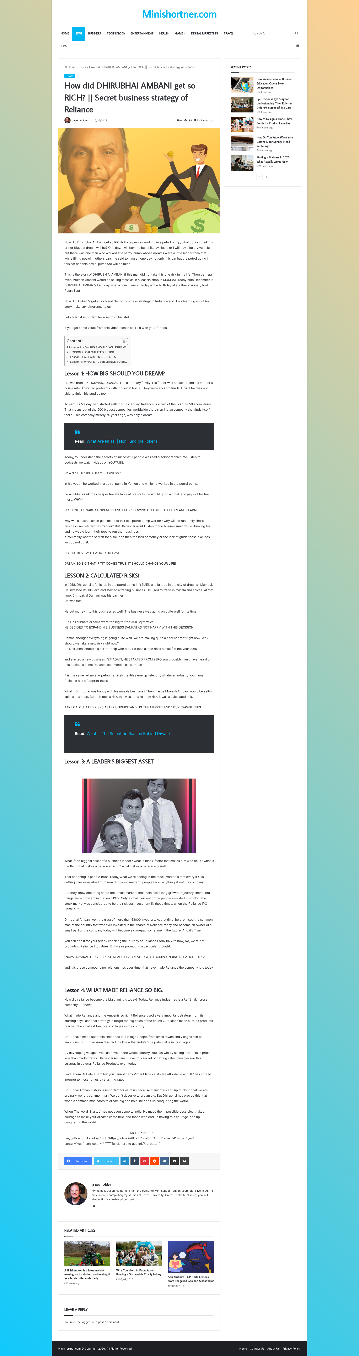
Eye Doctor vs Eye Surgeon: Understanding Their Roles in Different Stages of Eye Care (274, 103)
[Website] (94, 1206)
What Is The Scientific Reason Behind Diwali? (129, 733)
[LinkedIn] (124, 1161)
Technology (116, 33)
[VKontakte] (164, 1161)
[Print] (184, 1161)
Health (164, 33)
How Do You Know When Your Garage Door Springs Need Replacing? (275, 141)
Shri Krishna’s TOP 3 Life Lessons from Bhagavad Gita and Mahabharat (191, 1279)
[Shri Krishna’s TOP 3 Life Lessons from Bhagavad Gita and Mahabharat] (191, 1257)
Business (94, 33)
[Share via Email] (174, 1161)
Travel (228, 33)
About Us (273, 1348)
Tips (64, 46)
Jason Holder (80, 120)
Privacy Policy (291, 1348)
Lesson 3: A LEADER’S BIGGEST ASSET (96, 357)
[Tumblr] (134, 1161)
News (78, 33)
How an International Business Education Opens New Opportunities (275, 83)
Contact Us (257, 1348)
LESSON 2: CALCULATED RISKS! (92, 352)
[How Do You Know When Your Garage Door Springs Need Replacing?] (242, 143)
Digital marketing (204, 33)
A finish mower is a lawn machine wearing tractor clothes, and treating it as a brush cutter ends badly (87, 1274)
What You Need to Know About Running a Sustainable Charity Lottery (138, 1272)
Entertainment (142, 33)
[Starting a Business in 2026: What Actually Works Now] (242, 163)
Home (65, 33)
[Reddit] (154, 1161)
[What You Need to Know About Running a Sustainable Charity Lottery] (139, 1253)
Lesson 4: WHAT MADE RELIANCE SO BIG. (98, 361)
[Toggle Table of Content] (122, 341)
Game (179, 33)
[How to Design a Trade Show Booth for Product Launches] (242, 124)
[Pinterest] (144, 1161)
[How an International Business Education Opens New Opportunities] (242, 85)
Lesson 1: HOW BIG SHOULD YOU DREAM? (98, 347)
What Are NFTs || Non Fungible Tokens (122, 441)
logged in (88, 1322)
